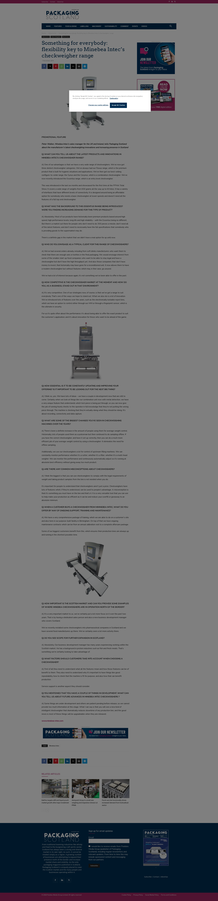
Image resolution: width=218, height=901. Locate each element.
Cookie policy (114, 98)
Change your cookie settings (98, 105)
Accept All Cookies (118, 105)
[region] (110, 101)
